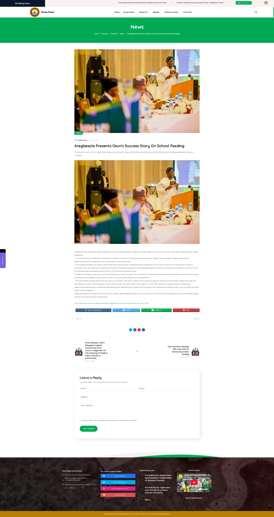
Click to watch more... (194, 498)
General (114, 34)
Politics (105, 34)
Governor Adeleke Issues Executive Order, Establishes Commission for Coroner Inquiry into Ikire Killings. (188, 3)
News (122, 34)
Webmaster (82, 140)
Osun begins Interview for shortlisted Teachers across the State (114, 3)
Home (96, 34)
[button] (255, 12)
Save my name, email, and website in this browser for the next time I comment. (109, 420)
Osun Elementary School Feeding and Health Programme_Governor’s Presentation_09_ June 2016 (111, 303)
